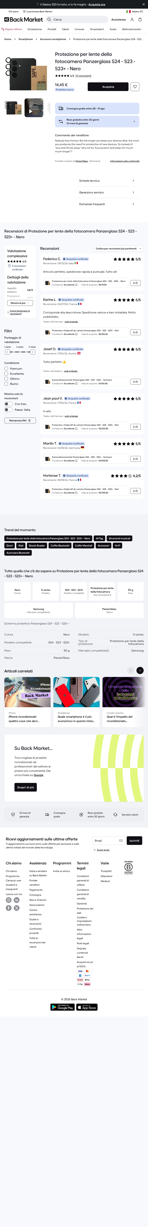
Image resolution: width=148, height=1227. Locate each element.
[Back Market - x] (16, 908)
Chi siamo (11, 871)
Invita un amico (61, 871)
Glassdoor (106, 876)
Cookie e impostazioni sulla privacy (84, 921)
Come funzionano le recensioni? (20, 312)
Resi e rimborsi (37, 900)
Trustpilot (106, 871)
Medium (105, 881)
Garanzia (82, 903)
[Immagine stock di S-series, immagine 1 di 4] (13, 107)
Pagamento (36, 889)
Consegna (35, 894)
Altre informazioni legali (84, 934)
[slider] (7, 352)
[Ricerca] (49, 19)
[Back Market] (23, 19)
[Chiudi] (144, 4)
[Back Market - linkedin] (16, 900)
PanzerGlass (82, 161)
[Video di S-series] (34, 107)
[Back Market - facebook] (9, 908)
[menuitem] (35, 29)
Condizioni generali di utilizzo (83, 880)
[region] (74, 703)
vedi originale (71, 321)
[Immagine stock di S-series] (27, 74)
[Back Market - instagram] (9, 900)
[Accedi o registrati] (132, 19)
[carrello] (140, 19)
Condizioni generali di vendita (83, 894)
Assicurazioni (36, 905)
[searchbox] (80, 19)
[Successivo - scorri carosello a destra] (140, 670)
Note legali (83, 943)
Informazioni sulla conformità (124, 161)
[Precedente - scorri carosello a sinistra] (130, 670)
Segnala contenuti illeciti (82, 953)
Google (38, 775)
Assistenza (118, 19)
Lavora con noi (14, 894)
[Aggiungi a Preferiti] (135, 86)
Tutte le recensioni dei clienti (37, 942)
